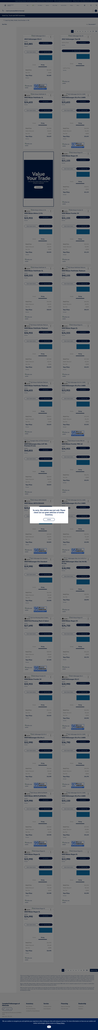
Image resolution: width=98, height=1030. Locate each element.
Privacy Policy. (60, 1023)
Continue (49, 519)
